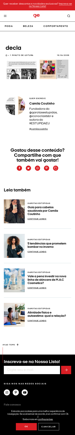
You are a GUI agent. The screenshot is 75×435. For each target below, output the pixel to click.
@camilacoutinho (38, 129)
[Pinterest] (17, 392)
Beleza (28, 26)
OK (26, 427)
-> (66, 370)
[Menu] (5, 16)
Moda (9, 26)
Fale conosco (12, 404)
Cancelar (48, 427)
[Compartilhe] (55, 168)
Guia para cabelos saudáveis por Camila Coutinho (43, 211)
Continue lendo (37, 219)
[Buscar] (68, 16)
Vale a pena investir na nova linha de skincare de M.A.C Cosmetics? (47, 280)
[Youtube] (26, 392)
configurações (45, 419)
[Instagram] (8, 392)
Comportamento (55, 26)
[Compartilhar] (19, 168)
